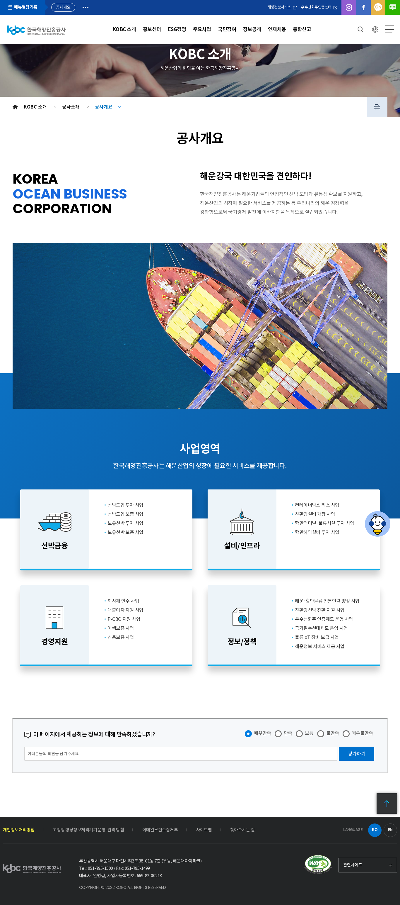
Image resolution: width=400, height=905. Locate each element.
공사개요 (103, 107)
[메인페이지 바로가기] (36, 30)
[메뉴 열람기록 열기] (85, 7)
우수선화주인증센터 (316, 7)
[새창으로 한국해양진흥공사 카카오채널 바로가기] (378, 7)
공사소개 (71, 107)
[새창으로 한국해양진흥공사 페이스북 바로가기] (363, 7)
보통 (309, 733)
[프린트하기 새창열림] (377, 107)
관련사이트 (352, 864)
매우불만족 (362, 733)
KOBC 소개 (36, 107)
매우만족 (262, 733)
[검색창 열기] (360, 29)
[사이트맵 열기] (389, 29)
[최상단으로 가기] (387, 803)
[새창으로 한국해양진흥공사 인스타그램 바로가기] (348, 7)
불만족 (332, 733)
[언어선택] (375, 29)
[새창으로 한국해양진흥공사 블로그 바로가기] (392, 7)
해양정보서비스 (279, 7)
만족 (288, 733)
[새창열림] (318, 865)
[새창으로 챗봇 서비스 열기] (377, 524)
